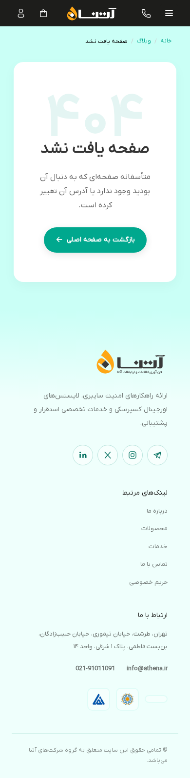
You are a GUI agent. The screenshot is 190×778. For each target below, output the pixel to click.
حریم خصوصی (148, 582)
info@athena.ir (147, 668)
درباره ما (157, 511)
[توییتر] (107, 455)
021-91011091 (95, 668)
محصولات (154, 528)
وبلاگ (144, 41)
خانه (165, 41)
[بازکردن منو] (169, 13)
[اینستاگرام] (132, 455)
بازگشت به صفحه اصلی (95, 240)
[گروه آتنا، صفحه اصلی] (95, 361)
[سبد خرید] (43, 13)
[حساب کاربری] (21, 13)
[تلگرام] (157, 455)
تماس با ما (154, 564)
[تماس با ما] (146, 13)
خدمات (158, 546)
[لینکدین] (83, 455)
